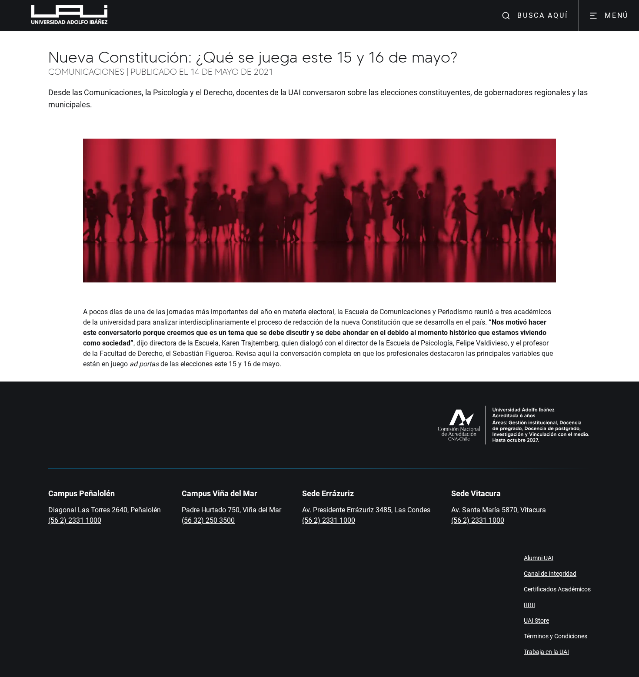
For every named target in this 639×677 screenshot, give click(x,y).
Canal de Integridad (550, 573)
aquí (264, 353)
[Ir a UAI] (55, 15)
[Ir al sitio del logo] (111, 15)
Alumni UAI (538, 557)
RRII (529, 604)
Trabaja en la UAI (546, 651)
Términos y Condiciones (555, 636)
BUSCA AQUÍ (542, 15)
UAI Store (536, 620)
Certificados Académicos (557, 589)
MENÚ (617, 15)
